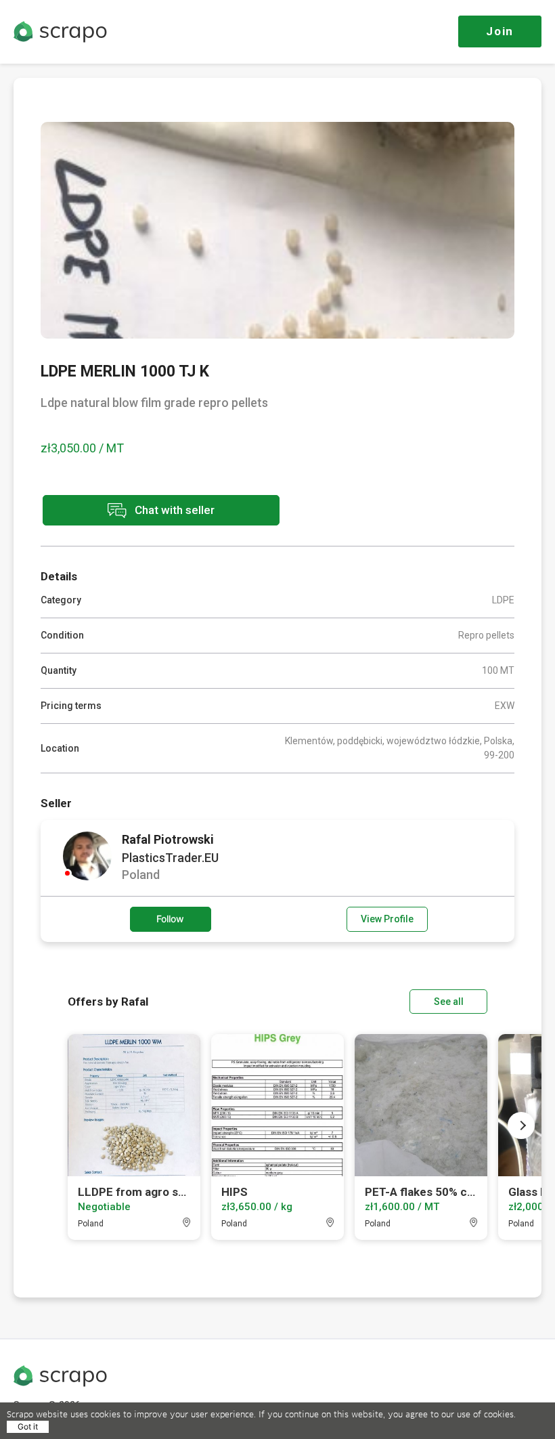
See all (449, 1001)
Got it (28, 1426)
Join (500, 31)
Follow (170, 918)
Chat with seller (173, 509)
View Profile (387, 919)
